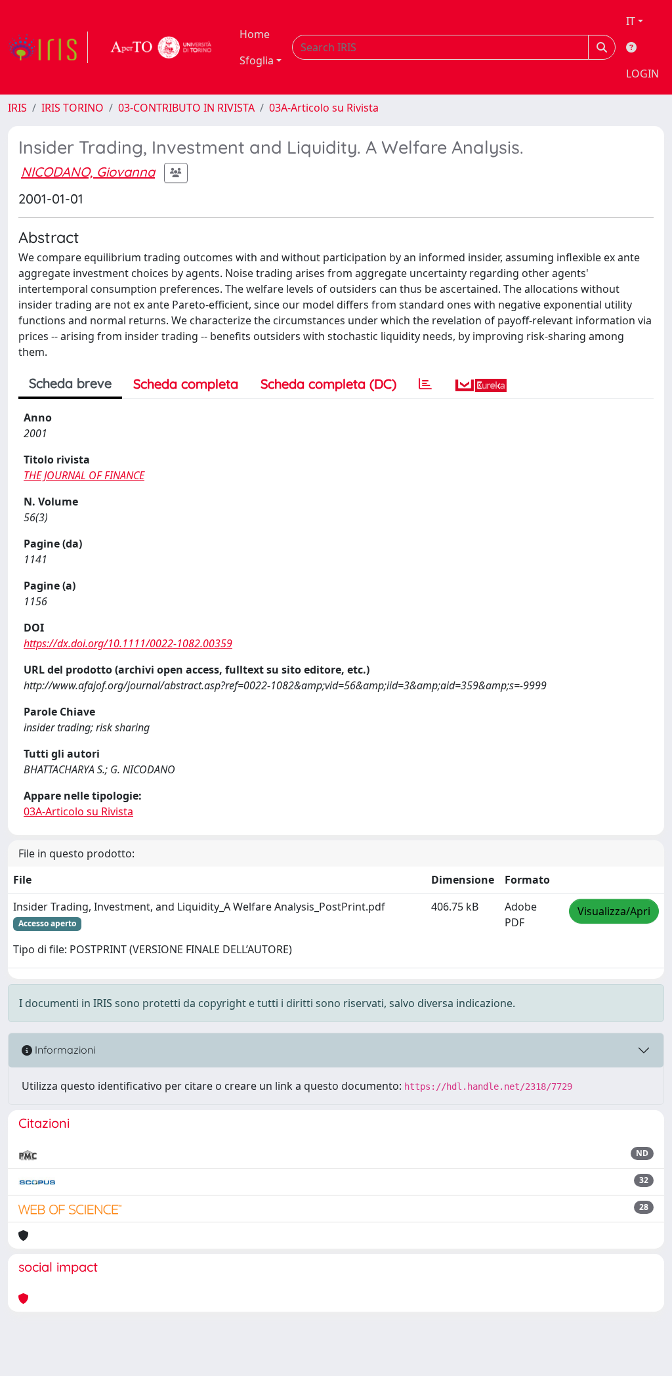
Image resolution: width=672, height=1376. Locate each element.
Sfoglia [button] (257, 60)
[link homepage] (48, 47)
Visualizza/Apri (614, 911)
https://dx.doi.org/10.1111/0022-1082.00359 (128, 643)
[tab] (425, 384)
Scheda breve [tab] (70, 383)
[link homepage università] (161, 47)
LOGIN (642, 73)
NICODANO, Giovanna (88, 171)
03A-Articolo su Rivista (324, 107)
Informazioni (63, 1049)
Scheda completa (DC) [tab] (328, 384)
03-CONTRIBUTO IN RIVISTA (186, 107)
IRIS (17, 107)
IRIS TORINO (72, 107)
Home (255, 34)
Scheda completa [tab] (185, 384)
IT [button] (630, 21)
